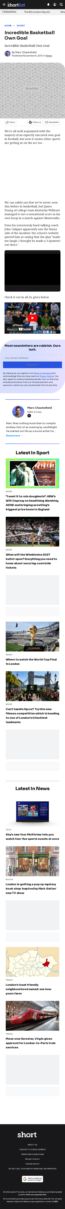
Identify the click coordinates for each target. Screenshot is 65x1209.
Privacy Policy (32, 1159)
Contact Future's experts (32, 1149)
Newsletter (54, 122)
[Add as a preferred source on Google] (32, 1179)
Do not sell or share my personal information (32, 1169)
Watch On (12, 329)
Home (8, 25)
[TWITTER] (29, 416)
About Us (32, 1145)
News (49, 55)
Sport (21, 25)
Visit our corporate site (36, 1195)
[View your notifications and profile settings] (48, 4)
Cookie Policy (33, 1164)
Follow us (36, 122)
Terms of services (43, 373)
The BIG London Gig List (37, 12)
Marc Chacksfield (26, 52)
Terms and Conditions (32, 1154)
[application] (32, 269)
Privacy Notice (46, 376)
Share (12, 122)
